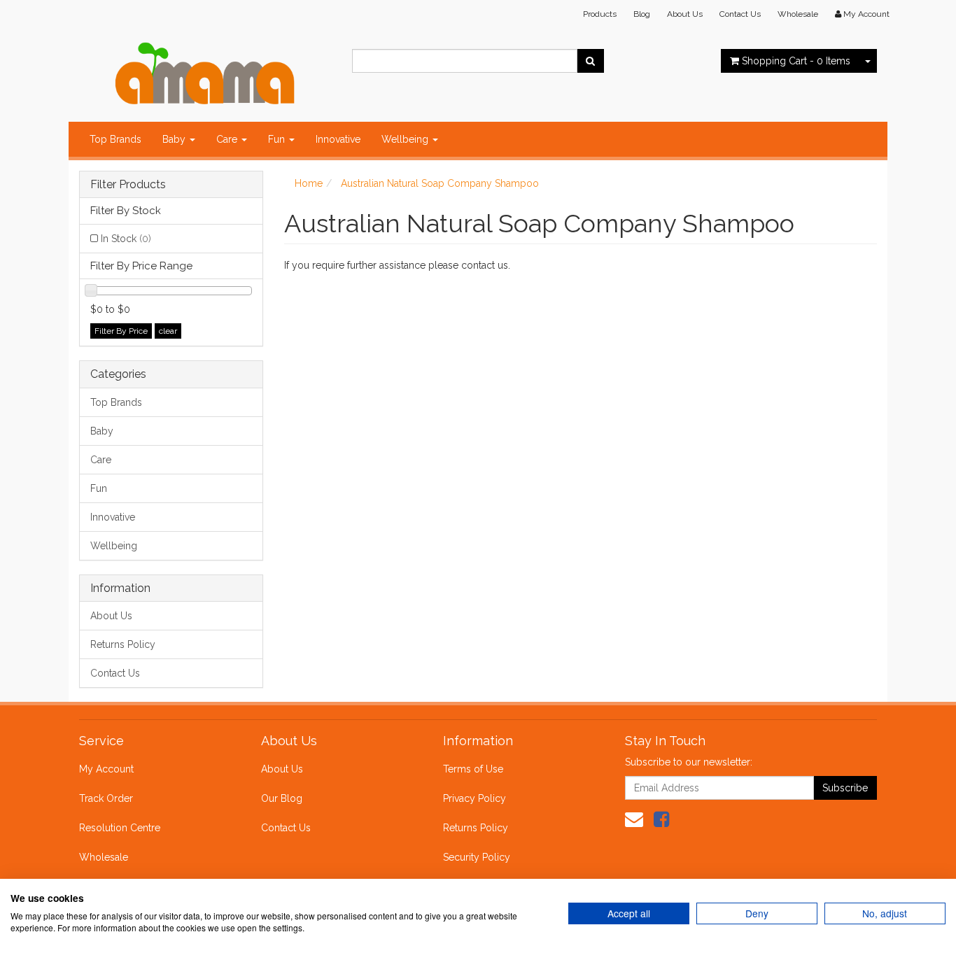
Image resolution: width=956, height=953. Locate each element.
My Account (106, 769)
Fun (278, 139)
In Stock (126, 238)
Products (600, 14)
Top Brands (115, 139)
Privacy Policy (474, 798)
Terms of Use (473, 769)
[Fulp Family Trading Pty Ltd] (205, 70)
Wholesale (798, 14)
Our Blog (281, 798)
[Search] (590, 61)
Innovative (338, 139)
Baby (175, 139)
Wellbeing (406, 139)
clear (168, 331)
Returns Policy (122, 644)
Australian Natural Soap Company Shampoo (440, 183)
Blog (641, 14)
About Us (685, 14)
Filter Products (128, 184)
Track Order (106, 798)
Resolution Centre (119, 827)
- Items (796, 60)
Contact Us (740, 14)
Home (309, 183)
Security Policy (476, 857)
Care (228, 139)
